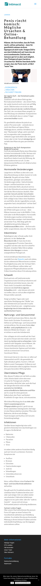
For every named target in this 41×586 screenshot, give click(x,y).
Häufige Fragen (9, 543)
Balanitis (21, 259)
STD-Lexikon (8, 545)
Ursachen (9, 90)
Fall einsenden (8, 547)
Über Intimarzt (9, 552)
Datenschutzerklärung (11, 561)
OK (12, 583)
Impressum (7, 563)
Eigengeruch (11, 87)
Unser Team (8, 550)
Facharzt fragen (13, 92)
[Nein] (39, 580)
